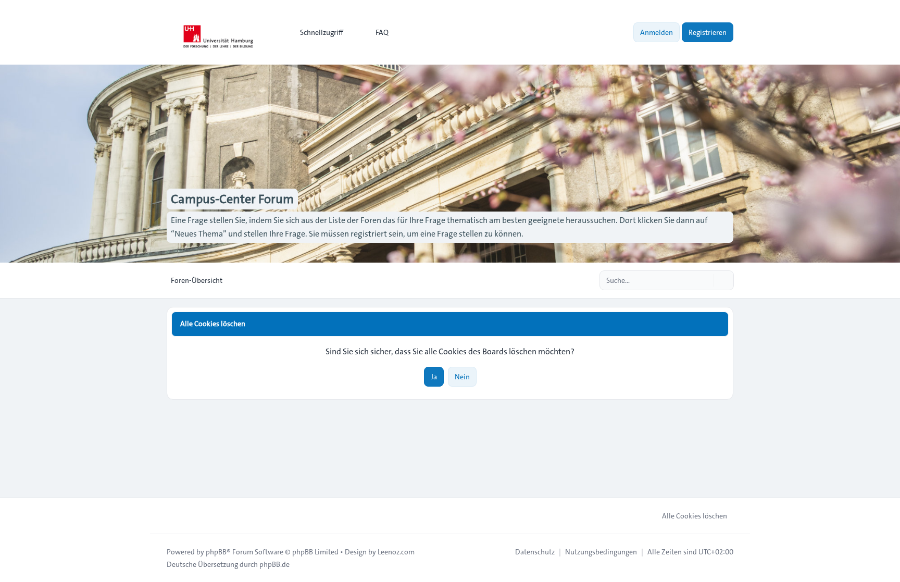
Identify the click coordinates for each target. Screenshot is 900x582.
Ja (434, 377)
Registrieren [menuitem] (708, 32)
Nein (462, 377)
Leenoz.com (396, 552)
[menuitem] (317, 32)
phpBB (216, 552)
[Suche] (704, 280)
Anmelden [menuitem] (656, 32)
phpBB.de (274, 564)
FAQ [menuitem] (382, 32)
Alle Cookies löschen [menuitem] (694, 516)
